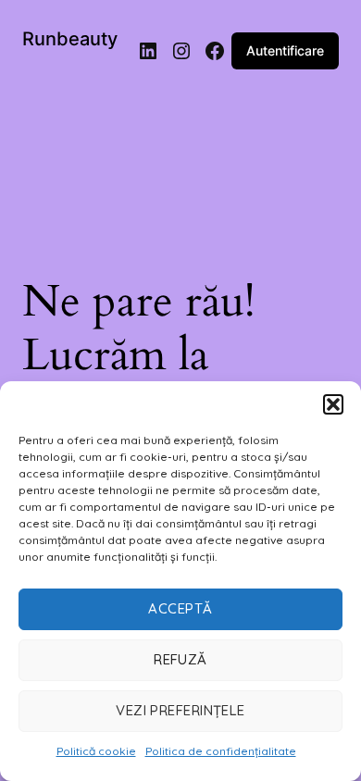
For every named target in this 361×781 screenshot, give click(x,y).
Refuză (180, 659)
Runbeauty (70, 39)
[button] (333, 404)
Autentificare (285, 50)
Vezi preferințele (180, 710)
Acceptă (180, 608)
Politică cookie (96, 751)
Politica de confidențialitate (220, 751)
